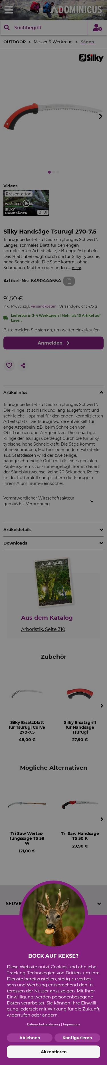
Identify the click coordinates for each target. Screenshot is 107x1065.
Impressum (71, 1024)
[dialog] (53, 532)
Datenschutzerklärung (43, 1024)
